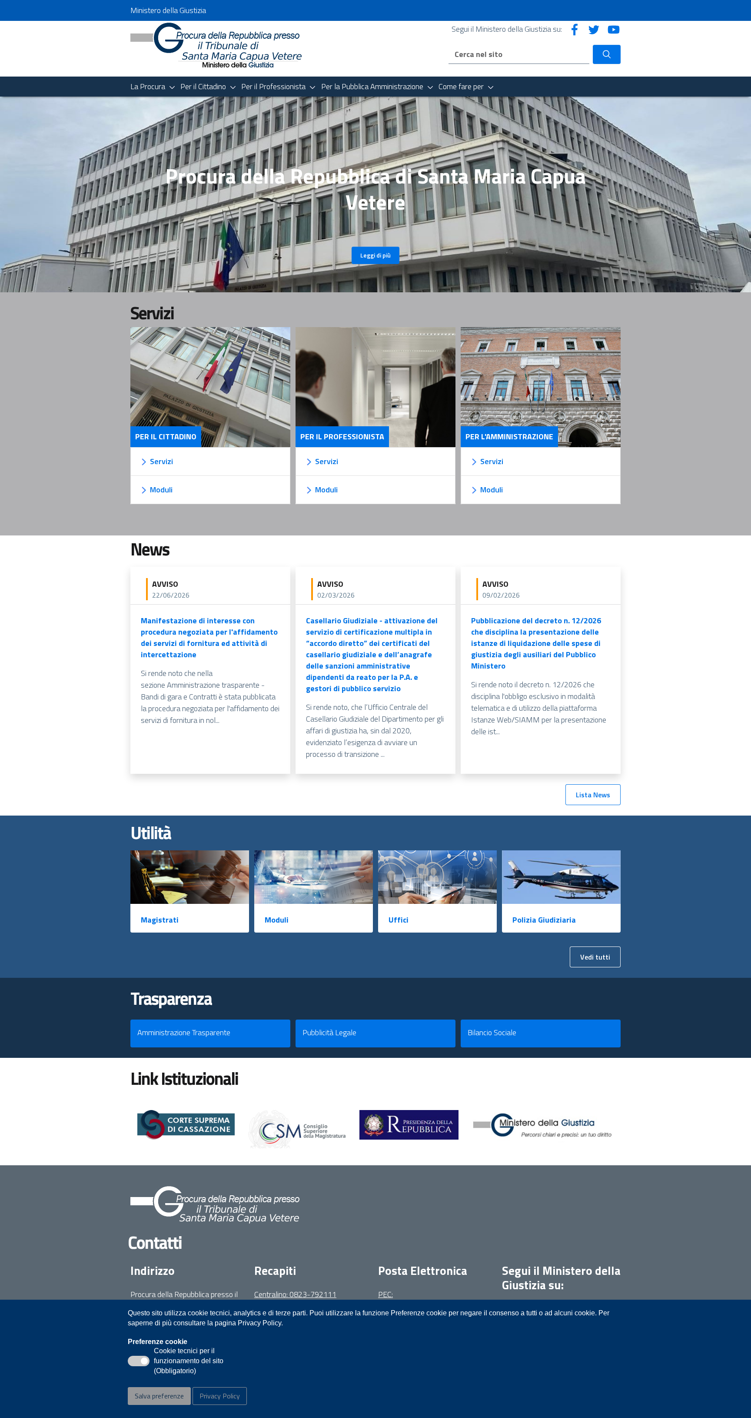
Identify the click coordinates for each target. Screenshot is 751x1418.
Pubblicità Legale (329, 1032)
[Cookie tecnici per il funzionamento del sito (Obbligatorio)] (139, 1361)
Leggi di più (375, 255)
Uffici (399, 920)
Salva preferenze (159, 1396)
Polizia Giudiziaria (544, 920)
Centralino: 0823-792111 (295, 1294)
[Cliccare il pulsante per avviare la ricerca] (607, 54)
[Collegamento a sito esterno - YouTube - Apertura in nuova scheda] (614, 29)
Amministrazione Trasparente (183, 1032)
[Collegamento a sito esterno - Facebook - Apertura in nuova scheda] (575, 29)
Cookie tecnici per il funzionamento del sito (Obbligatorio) (188, 1361)
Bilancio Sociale (492, 1032)
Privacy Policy (219, 1396)
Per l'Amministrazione (509, 436)
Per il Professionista (342, 436)
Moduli (277, 920)
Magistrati (160, 920)
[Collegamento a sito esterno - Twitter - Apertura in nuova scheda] (594, 29)
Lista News (593, 794)
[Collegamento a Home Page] (216, 48)
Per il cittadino (165, 436)
